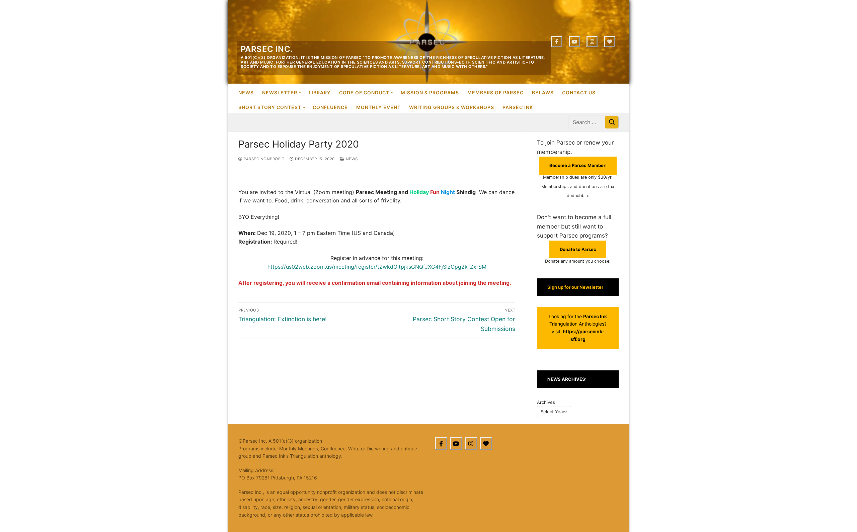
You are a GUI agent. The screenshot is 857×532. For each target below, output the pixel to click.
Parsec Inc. (267, 49)
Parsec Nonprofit (263, 159)
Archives (546, 402)
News (351, 159)
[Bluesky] (609, 41)
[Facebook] (556, 41)
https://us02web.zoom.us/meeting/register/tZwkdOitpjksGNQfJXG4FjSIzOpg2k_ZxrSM (376, 266)
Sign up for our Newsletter (575, 287)
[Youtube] (574, 41)
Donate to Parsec (578, 249)
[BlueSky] (486, 443)
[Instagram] (592, 41)
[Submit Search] (612, 122)
